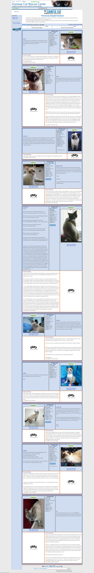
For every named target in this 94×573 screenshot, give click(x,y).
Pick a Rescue (16, 8)
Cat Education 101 (43, 8)
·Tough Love (15, 17)
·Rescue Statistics (17, 23)
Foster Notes (48, 179)
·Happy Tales (15, 18)
